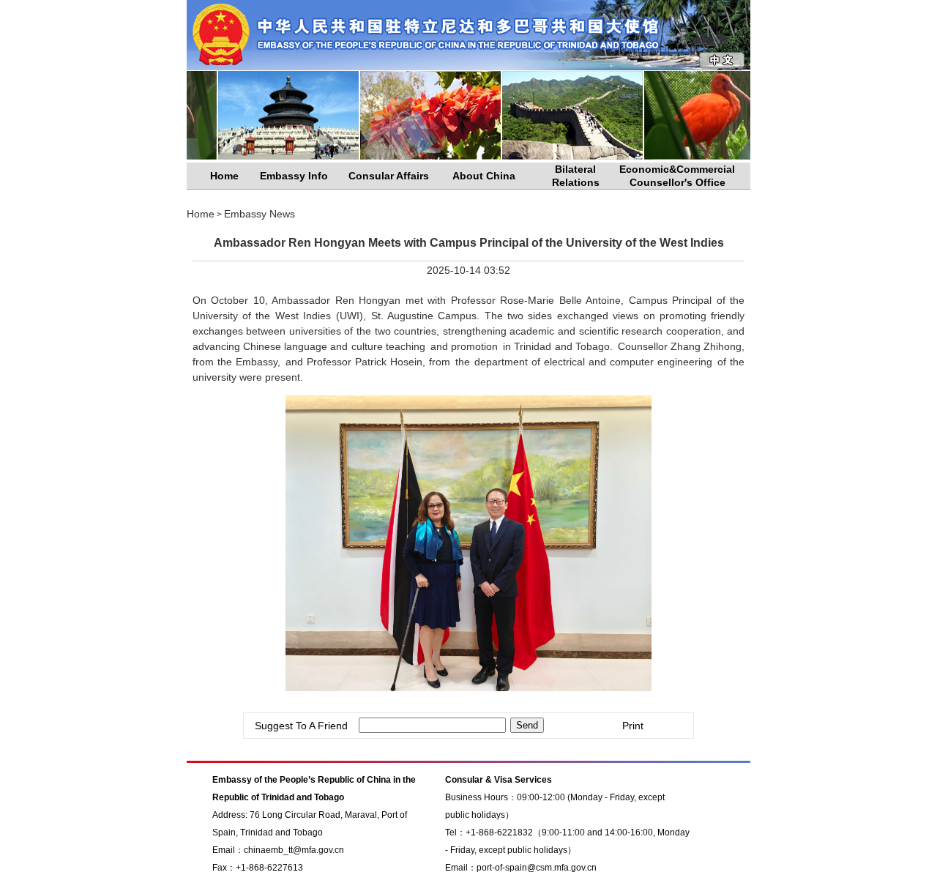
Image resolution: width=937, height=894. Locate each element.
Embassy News (259, 214)
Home (224, 176)
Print (632, 725)
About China (483, 176)
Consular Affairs (388, 176)
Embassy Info (294, 176)
